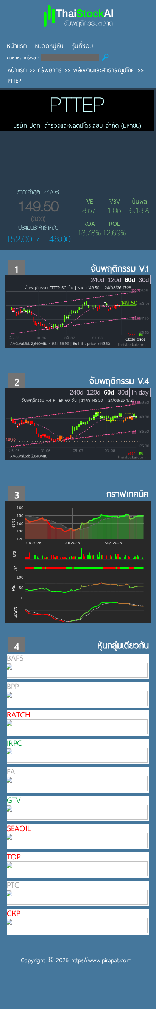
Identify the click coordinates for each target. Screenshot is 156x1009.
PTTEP (14, 80)
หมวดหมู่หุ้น (49, 45)
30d (144, 280)
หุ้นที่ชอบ (82, 45)
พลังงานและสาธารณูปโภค (104, 69)
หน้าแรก (17, 45)
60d (130, 280)
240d (97, 280)
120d (114, 280)
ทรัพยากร (50, 69)
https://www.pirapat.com (101, 959)
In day (140, 392)
